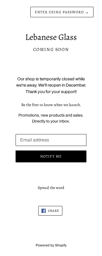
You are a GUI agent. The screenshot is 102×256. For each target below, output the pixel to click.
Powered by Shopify (51, 245)
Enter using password (62, 12)
